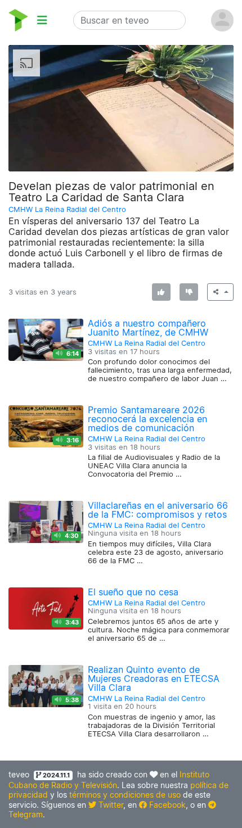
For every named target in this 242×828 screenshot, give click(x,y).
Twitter (109, 804)
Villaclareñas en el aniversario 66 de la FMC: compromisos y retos (158, 510)
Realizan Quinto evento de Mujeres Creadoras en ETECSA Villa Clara (153, 678)
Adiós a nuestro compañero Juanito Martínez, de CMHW (148, 328)
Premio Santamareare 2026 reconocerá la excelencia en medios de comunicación (147, 418)
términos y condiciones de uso (125, 794)
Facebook (166, 804)
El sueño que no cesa (133, 592)
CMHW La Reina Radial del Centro (67, 209)
